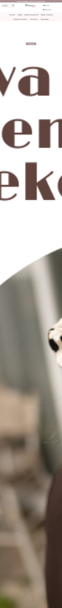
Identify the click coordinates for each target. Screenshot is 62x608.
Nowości (12, 15)
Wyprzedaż (45, 19)
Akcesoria (33, 19)
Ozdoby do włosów (20, 19)
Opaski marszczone (31, 15)
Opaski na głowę (47, 15)
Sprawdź (30, 45)
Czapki (19, 15)
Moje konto (48, 9)
